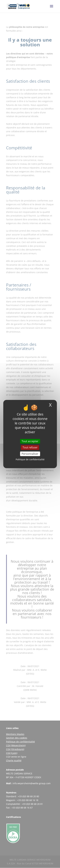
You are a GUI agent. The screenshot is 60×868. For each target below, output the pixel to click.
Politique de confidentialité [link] (30, 459)
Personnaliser (30, 453)
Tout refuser (30, 447)
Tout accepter (30, 441)
